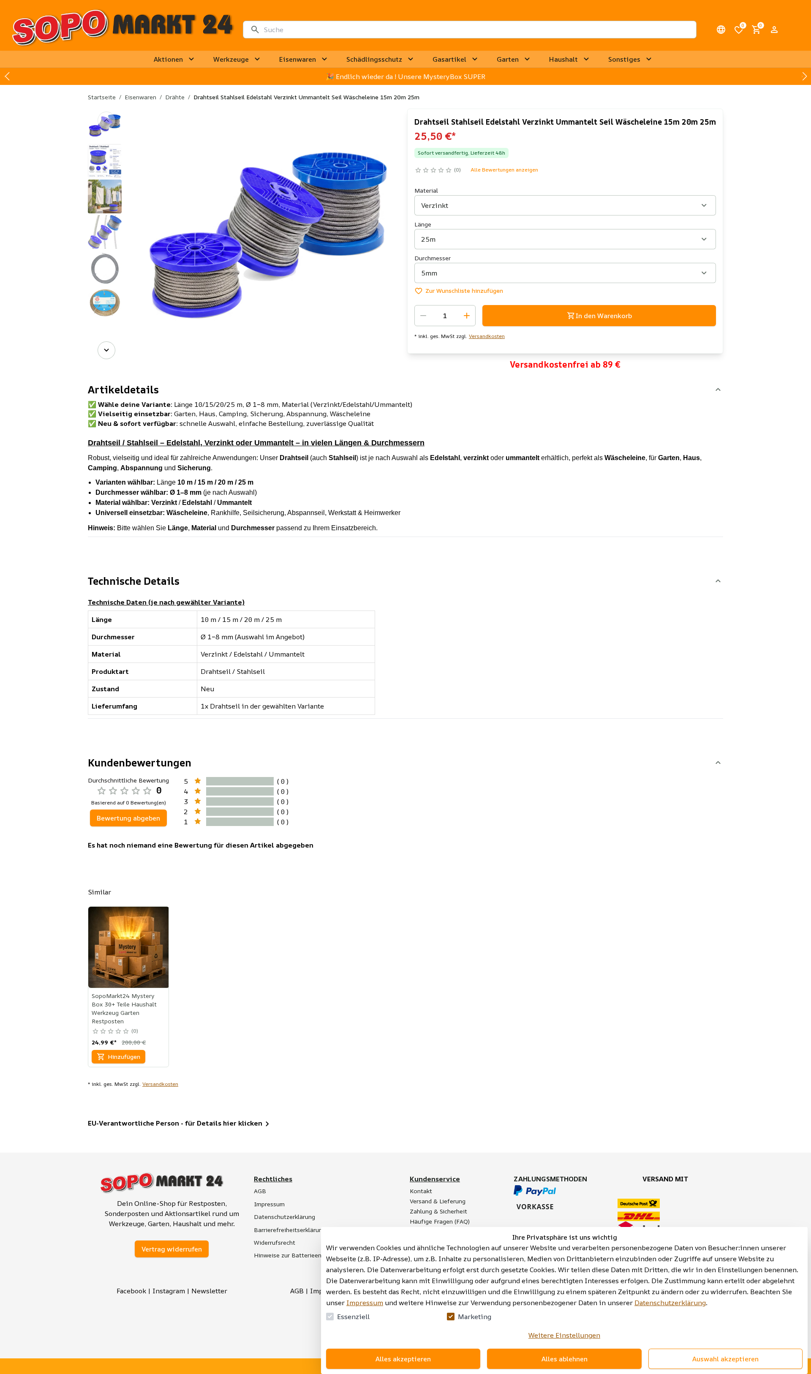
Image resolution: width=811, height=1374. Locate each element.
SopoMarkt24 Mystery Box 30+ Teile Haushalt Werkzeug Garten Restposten (124, 1008)
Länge (422, 224)
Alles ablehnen (565, 1358)
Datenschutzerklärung (670, 1302)
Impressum (364, 1302)
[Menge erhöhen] (466, 315)
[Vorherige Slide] (6, 76)
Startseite (102, 97)
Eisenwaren (140, 97)
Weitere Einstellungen (564, 1335)
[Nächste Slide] (804, 76)
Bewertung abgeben (128, 818)
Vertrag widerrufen (172, 1249)
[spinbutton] (445, 315)
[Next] (106, 350)
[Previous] (106, 120)
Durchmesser (432, 258)
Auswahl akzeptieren (725, 1358)
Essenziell (353, 1316)
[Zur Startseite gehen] (122, 29)
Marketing (474, 1316)
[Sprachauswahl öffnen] (721, 29)
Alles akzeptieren (403, 1358)
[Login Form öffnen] (774, 29)
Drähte (175, 97)
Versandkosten (487, 336)
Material (426, 190)
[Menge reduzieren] (423, 315)
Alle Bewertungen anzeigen (504, 169)
